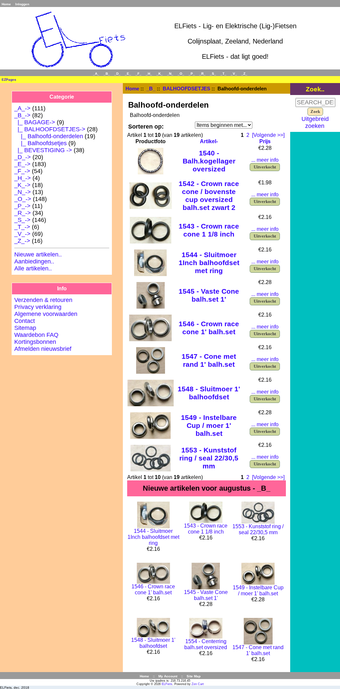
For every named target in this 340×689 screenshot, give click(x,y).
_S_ (213, 73)
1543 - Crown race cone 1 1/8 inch (209, 230)
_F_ (138, 73)
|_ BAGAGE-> (34, 122)
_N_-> (22, 192)
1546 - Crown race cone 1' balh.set (209, 328)
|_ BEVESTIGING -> (43, 150)
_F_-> (22, 171)
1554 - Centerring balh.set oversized (205, 644)
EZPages (9, 79)
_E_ (128, 73)
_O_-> (22, 199)
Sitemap (25, 328)
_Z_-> (22, 241)
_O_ (181, 73)
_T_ (223, 73)
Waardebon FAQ (36, 335)
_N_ (170, 73)
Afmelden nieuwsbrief (42, 348)
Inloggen (22, 4)
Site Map (194, 676)
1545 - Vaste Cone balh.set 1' (209, 295)
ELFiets (167, 684)
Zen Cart (198, 684)
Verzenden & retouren (43, 300)
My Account (167, 676)
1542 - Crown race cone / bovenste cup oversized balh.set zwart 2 (209, 195)
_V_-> (22, 234)
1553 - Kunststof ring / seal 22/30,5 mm (208, 458)
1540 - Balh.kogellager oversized (209, 161)
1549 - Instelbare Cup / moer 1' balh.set (209, 425)
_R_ (202, 73)
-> (22, 115)
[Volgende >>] (268, 135)
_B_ (150, 88)
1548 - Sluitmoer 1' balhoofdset (209, 393)
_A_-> (22, 108)
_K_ (159, 73)
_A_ (96, 73)
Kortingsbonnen (35, 342)
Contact (24, 321)
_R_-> (22, 213)
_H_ (149, 73)
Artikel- (209, 141)
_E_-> (22, 164)
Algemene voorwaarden (45, 314)
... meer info (265, 160)
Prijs (265, 141)
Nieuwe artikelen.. (38, 254)
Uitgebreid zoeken (315, 122)
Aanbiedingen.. (34, 261)
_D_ (117, 73)
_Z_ (244, 73)
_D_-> (22, 157)
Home (6, 4)
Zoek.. (315, 88)
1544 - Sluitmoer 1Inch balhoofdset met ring (209, 262)
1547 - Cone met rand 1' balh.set (209, 360)
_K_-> (22, 185)
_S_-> (22, 220)
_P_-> (22, 206)
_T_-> (22, 227)
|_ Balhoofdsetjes (40, 143)
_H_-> (22, 178)
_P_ (192, 73)
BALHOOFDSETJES (186, 88)
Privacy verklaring (37, 307)
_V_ (234, 73)
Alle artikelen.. (33, 268)
